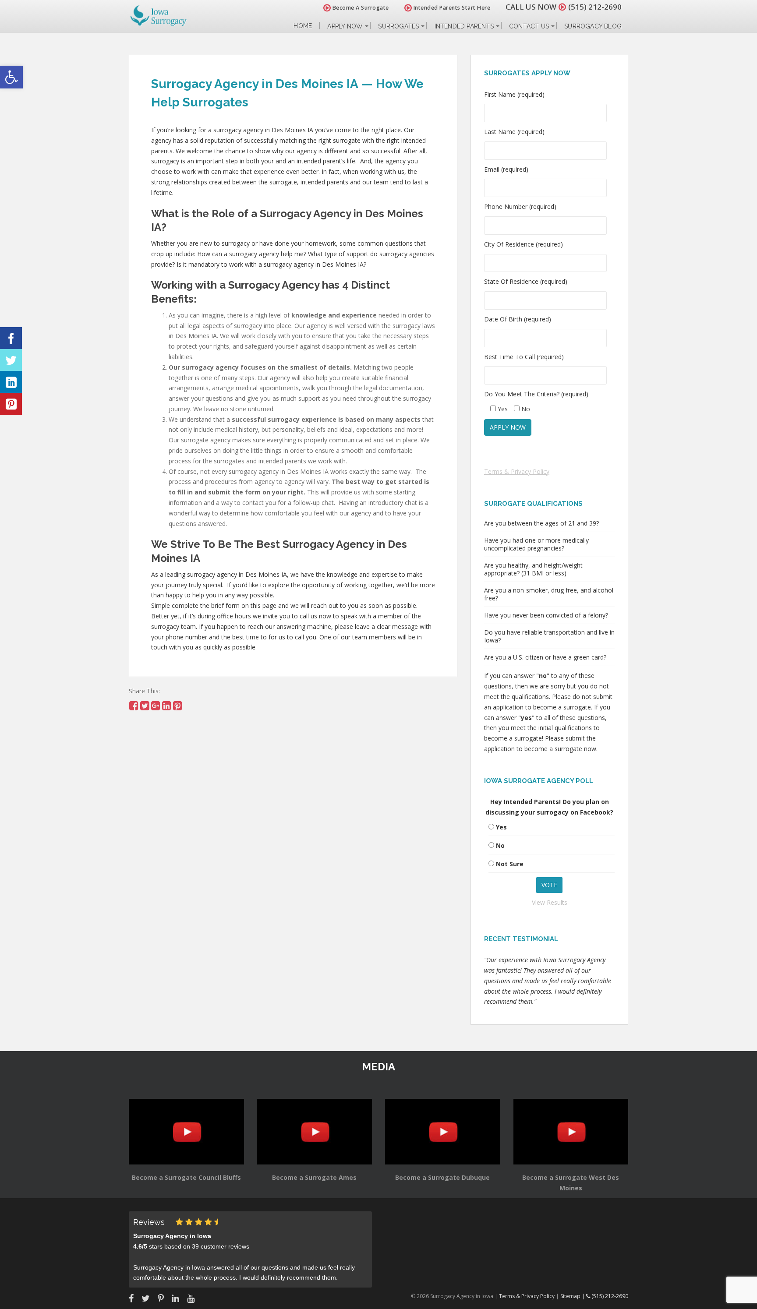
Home (303, 26)
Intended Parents (464, 26)
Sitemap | (573, 1296)
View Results (549, 902)
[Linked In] (11, 382)
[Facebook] (11, 338)
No (500, 845)
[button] (11, 77)
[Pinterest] (11, 404)
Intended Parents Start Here (451, 7)
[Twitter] (11, 360)
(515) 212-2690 (595, 7)
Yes (501, 827)
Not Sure (510, 864)
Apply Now (345, 26)
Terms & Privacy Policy (516, 471)
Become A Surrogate (360, 7)
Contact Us (529, 26)
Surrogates (398, 26)
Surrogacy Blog (593, 26)
